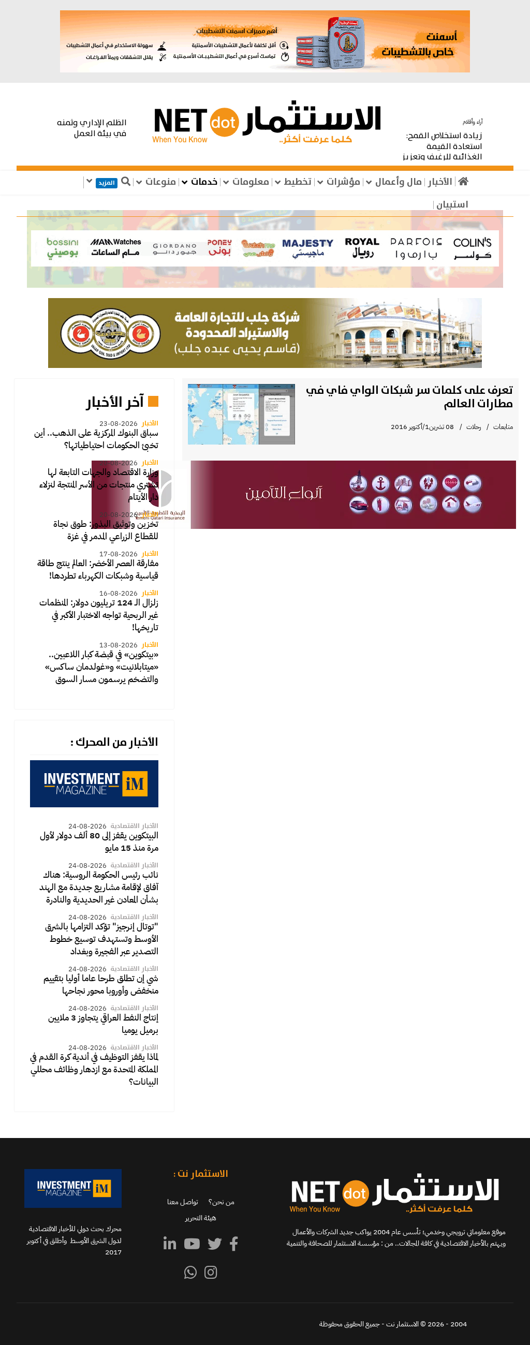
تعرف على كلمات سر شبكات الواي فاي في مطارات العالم (409, 397)
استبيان (452, 205)
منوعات (160, 182)
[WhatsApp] (190, 1273)
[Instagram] (210, 1273)
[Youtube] (192, 1244)
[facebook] (234, 1244)
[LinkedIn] (170, 1244)
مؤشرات (343, 182)
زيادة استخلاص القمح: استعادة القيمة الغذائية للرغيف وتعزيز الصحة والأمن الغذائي (442, 151)
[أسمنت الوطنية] (265, 41)
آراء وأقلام (472, 121)
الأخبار (440, 182)
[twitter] (215, 1244)
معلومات (250, 182)
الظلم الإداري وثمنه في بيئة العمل (92, 128)
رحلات (473, 427)
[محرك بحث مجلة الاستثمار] (94, 783)
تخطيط (298, 182)
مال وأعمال (398, 182)
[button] (265, 249)
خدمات (204, 182)
